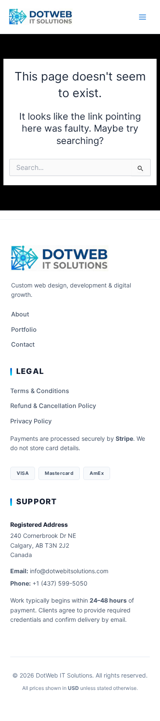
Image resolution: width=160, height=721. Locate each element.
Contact (23, 344)
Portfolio (24, 329)
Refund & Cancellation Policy (53, 406)
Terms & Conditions (39, 391)
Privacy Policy (31, 421)
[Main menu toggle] (142, 17)
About (20, 314)
